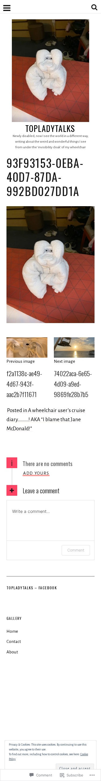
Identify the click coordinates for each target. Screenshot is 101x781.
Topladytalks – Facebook (31, 587)
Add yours (36, 473)
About (12, 652)
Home (12, 631)
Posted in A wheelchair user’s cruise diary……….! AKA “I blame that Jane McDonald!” (45, 419)
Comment (75, 550)
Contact (13, 641)
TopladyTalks (50, 128)
